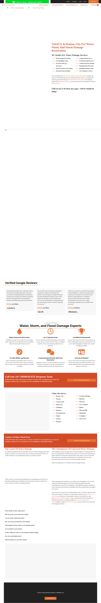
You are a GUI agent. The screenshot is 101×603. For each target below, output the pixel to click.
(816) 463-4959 (72, 89)
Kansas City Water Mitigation (62, 498)
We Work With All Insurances (76, 79)
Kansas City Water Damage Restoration (75, 76)
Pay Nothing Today (64, 81)
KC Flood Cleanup (72, 502)
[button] (98, 5)
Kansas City (56, 83)
